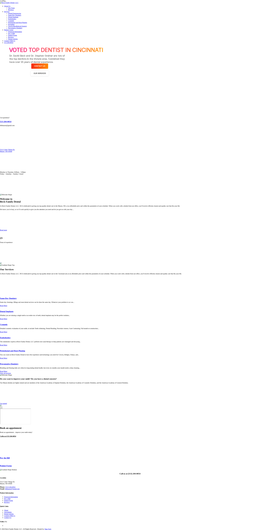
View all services (5, 373)
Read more (3, 230)
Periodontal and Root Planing (17, 22)
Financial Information (15, 32)
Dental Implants (13, 17)
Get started (3, 403)
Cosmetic (11, 21)
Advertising (8, 512)
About (6, 510)
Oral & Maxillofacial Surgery (17, 26)
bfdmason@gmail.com (12, 489)
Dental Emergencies (14, 13)
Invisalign (11, 24)
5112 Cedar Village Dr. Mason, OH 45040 (7, 150)
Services (6, 11)
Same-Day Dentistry (14, 15)
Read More (3, 306)
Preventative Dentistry (15, 28)
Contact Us (7, 517)
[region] (130, 75)
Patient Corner (8, 30)
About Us (7, 6)
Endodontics (12, 19)
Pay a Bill (7, 499)
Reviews (11, 10)
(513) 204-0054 (10, 487)
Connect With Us (9, 41)
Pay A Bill (11, 33)
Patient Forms (12, 35)
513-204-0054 (8, 42)
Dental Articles (13, 39)
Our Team (11, 8)
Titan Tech (47, 529)
